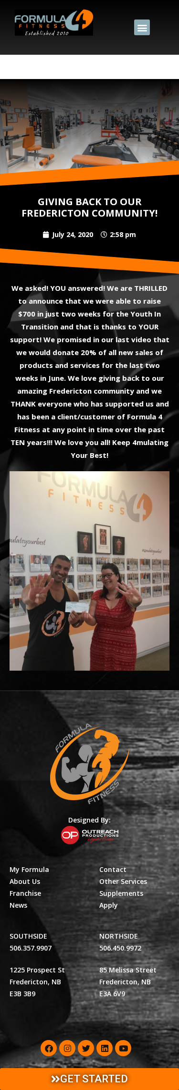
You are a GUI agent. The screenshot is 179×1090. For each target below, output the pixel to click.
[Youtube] (123, 1048)
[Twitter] (86, 1048)
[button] (142, 27)
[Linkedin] (104, 1048)
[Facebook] (49, 1048)
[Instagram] (67, 1048)
